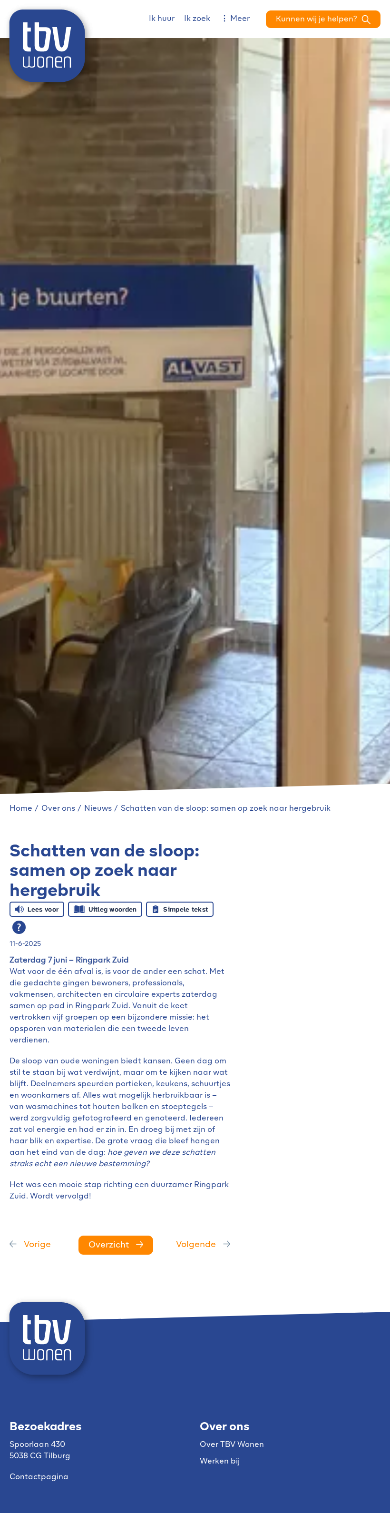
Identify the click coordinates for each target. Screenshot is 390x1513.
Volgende (196, 1245)
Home (21, 809)
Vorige (37, 1245)
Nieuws (98, 809)
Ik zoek (197, 19)
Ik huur (162, 19)
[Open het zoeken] (323, 19)
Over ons (58, 809)
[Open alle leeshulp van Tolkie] (19, 927)
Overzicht (108, 1245)
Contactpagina (39, 1477)
